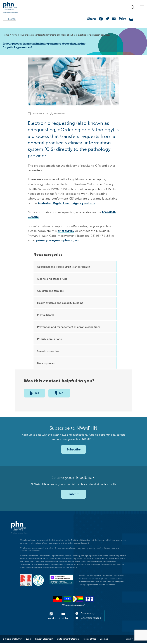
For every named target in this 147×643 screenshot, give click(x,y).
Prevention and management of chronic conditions (68, 327)
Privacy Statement (44, 639)
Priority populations (49, 339)
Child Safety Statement (68, 639)
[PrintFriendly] (131, 19)
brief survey (66, 231)
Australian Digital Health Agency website (66, 203)
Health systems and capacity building (60, 302)
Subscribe (73, 449)
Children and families (50, 290)
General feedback (90, 617)
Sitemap (104, 639)
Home (6, 35)
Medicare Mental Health (90, 579)
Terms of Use (89, 639)
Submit (73, 494)
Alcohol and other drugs (52, 278)
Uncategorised (46, 363)
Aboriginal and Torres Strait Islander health (63, 266)
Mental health (45, 314)
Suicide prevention (48, 351)
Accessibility (87, 613)
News (14, 35)
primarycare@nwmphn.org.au (57, 240)
